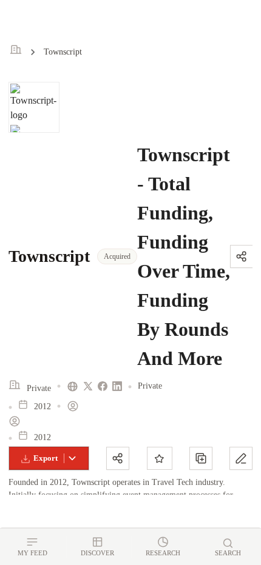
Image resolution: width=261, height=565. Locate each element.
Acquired (117, 256)
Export (45, 458)
